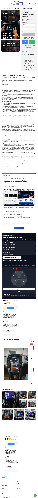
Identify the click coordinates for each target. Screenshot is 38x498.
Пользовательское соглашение (5, 483)
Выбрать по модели (10, 8)
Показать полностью (19, 227)
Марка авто (24, 22)
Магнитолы (29, 8)
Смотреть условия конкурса (11, 257)
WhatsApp (32, 42)
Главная (5, 8)
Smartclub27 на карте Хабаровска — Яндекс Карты (10, 336)
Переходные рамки (20, 8)
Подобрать (29, 34)
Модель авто (24, 27)
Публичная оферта (5, 481)
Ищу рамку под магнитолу (29, 31)
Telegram (25, 42)
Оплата (3, 491)
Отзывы (3, 488)
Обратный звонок (4, 486)
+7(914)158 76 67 (18, 483)
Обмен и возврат (4, 485)
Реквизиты (3, 493)
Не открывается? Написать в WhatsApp (15, 260)
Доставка (3, 490)
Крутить (19, 289)
